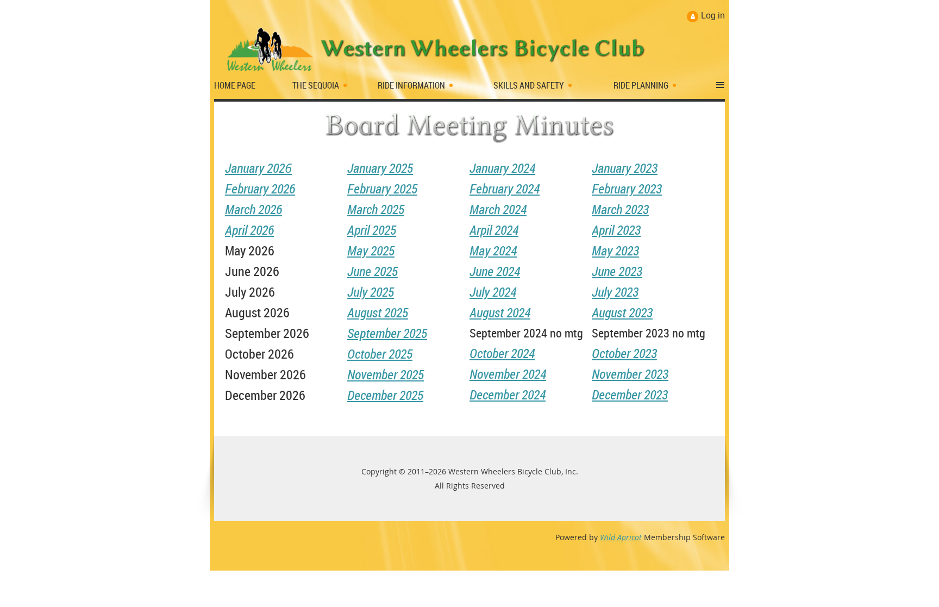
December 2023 (630, 394)
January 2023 (625, 168)
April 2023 (616, 230)
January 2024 (502, 168)
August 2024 (500, 312)
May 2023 (615, 250)
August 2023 (622, 312)
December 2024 (508, 394)
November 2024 (508, 374)
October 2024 (502, 353)
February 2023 (627, 188)
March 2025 (375, 209)
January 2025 (380, 168)
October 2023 (624, 353)
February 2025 (382, 188)
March (253, 209)
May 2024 (493, 250)
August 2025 (377, 312)
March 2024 (498, 209)
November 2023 (630, 374)
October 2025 (379, 353)
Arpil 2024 (494, 230)
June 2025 (372, 271)
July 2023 (615, 292)
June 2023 (617, 271)
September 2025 (387, 333)
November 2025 (385, 374)
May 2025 (371, 250)
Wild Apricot (621, 537)
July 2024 (493, 292)
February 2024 (505, 188)
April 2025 (371, 230)
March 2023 (620, 209)
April (249, 230)
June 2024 (495, 271)
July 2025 (370, 292)
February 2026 (260, 188)
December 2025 (385, 395)
